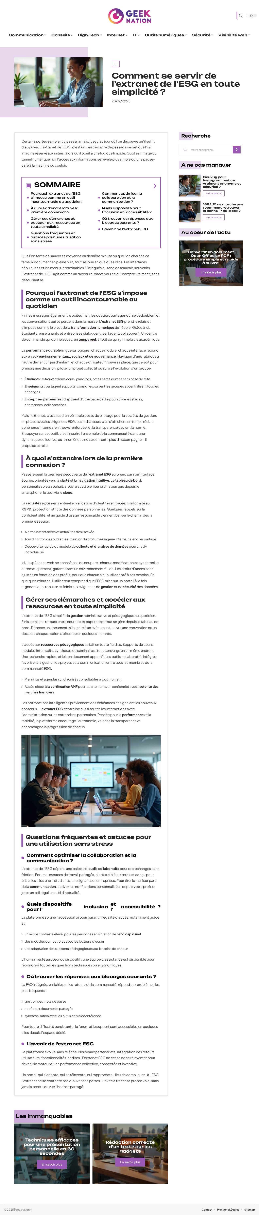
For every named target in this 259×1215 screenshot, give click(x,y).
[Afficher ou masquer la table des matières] (119, 185)
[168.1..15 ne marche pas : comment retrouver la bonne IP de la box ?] (190, 211)
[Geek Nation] (129, 15)
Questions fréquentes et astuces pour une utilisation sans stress (56, 237)
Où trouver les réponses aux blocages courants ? (127, 221)
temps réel (87, 339)
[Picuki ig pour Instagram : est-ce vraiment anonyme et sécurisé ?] (190, 185)
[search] (241, 16)
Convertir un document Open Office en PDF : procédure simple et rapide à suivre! (211, 257)
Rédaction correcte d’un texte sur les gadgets (130, 1147)
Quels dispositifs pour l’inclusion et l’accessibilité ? (127, 210)
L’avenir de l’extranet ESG (125, 229)
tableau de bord (128, 480)
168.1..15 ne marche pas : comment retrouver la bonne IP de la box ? (223, 207)
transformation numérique (92, 327)
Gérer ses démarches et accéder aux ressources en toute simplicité (55, 223)
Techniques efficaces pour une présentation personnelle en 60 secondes (52, 1146)
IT (116, 63)
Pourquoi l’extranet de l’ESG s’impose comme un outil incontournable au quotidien (56, 198)
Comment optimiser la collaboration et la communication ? (122, 198)
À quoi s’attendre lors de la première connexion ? (55, 210)
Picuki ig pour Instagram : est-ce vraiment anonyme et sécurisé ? (222, 181)
